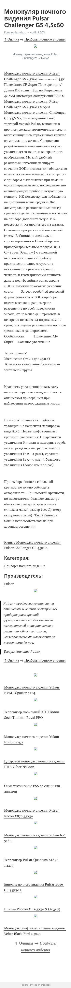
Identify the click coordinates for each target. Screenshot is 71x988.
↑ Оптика (11, 39)
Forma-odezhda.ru (15, 32)
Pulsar (9, 584)
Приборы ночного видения (44, 39)
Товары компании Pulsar (22, 651)
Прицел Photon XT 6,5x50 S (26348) (32, 909)
